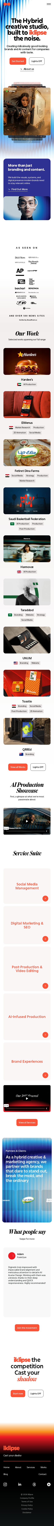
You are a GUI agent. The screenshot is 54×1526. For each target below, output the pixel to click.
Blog (5, 1474)
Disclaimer (27, 1512)
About (18, 1467)
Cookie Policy (27, 1509)
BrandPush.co (32, 320)
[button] (36, 61)
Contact (43, 1474)
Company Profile (27, 1498)
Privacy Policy (27, 1505)
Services (31, 1467)
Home (6, 1467)
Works (43, 1467)
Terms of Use (27, 1501)
